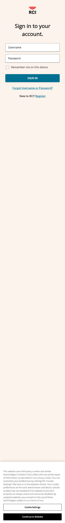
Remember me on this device (29, 67)
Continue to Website (32, 516)
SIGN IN (33, 78)
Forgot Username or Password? (32, 88)
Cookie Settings (32, 507)
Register (40, 96)
